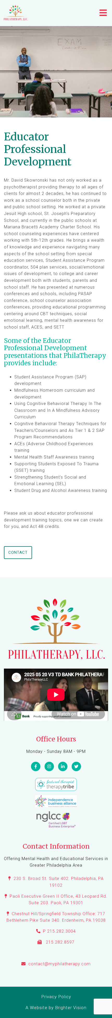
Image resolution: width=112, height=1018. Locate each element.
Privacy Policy (56, 996)
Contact (18, 552)
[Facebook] (35, 766)
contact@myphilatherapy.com (59, 963)
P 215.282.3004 (59, 931)
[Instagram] (49, 766)
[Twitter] (76, 766)
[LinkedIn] (62, 766)
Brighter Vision (70, 1007)
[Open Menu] (103, 13)
